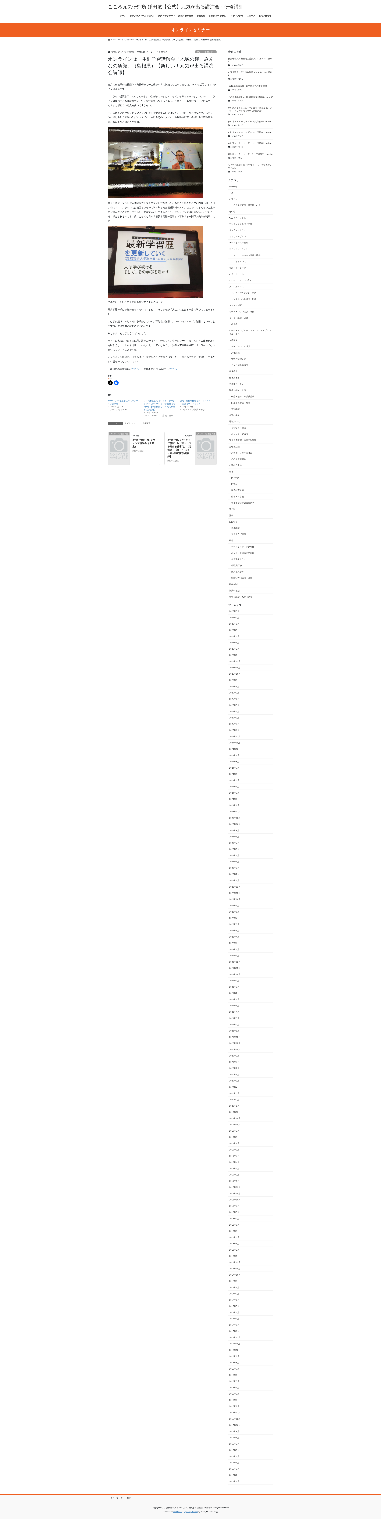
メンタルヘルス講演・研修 (243, 299)
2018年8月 (234, 1212)
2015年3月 (234, 1469)
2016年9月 (234, 1356)
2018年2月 (234, 1250)
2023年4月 (234, 861)
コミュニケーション (238, 249)
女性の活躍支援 (238, 359)
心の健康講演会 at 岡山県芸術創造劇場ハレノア (250, 97)
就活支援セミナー (239, 559)
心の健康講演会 (238, 459)
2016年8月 (234, 1362)
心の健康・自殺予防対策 (240, 453)
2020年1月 (234, 1106)
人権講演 (235, 352)
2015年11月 (234, 1419)
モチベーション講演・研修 (241, 311)
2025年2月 (234, 724)
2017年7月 (234, 1294)
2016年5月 (234, 1381)
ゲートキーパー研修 (238, 243)
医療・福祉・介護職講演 (242, 396)
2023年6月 (234, 849)
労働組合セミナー (237, 384)
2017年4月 (234, 1312)
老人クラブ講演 (238, 534)
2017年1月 (234, 1331)
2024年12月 (235, 736)
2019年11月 (234, 1118)
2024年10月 (235, 749)
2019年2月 (234, 1175)
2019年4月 (234, 1162)
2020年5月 (234, 1081)
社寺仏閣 (233, 584)
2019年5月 (234, 1156)
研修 (231, 540)
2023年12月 (235, 811)
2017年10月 (235, 1275)
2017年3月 (234, 1318)
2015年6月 (234, 1450)
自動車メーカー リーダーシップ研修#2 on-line (249, 143)
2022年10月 (235, 899)
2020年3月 (234, 1093)
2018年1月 (234, 1256)
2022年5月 (234, 930)
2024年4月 (234, 786)
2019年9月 (234, 1131)
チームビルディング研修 (242, 546)
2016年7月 (234, 1369)
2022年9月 (234, 905)
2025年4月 (234, 711)
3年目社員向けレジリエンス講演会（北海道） (143, 443)
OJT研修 (233, 186)
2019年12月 (235, 1112)
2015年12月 (235, 1412)
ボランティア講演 (239, 434)
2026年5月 (234, 630)
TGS (231, 193)
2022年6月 (234, 924)
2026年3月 (234, 642)
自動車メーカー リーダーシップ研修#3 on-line (249, 132)
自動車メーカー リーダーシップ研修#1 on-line (250, 154)
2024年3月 (234, 793)
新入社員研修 (237, 571)
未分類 (232, 509)
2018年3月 (234, 1243)
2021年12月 (235, 962)
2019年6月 (234, 1150)
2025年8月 (234, 686)
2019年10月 (235, 1124)
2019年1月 (234, 1181)
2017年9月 (234, 1281)
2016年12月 (235, 1337)
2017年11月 (234, 1268)
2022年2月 (234, 949)
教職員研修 (236, 565)
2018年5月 (234, 1231)
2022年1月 (234, 955)
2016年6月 (234, 1375)
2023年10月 (235, 824)
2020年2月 (234, 1099)
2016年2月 (234, 1400)
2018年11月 (234, 1193)
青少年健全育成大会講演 (242, 503)
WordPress (177, 1512)
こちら (135, 369)
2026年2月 (234, 649)
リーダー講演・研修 (238, 318)
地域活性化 (234, 421)
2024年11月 (234, 743)
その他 (232, 211)
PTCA (234, 484)
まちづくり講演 (238, 428)
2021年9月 (234, 980)
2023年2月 (234, 874)
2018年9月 (234, 1206)
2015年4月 (234, 1462)
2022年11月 (234, 893)
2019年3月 (234, 1168)
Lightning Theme (191, 1512)
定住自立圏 (234, 446)
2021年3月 (234, 1018)
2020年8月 (234, 1062)
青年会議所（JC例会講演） (242, 597)
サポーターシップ (237, 268)
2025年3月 (234, 718)
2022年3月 (234, 943)
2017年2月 (234, 1325)
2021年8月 (234, 987)
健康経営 (233, 371)
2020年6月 (234, 1074)
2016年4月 (234, 1387)
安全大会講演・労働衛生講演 (242, 440)
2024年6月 (234, 774)
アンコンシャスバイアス (240, 224)
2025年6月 (234, 699)
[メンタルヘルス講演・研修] (118, 439)
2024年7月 (234, 768)
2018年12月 (235, 1187)
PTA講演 (235, 478)
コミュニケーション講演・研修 (245, 255)
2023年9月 (234, 830)
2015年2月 (234, 1475)
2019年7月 (234, 1143)
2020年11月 (234, 1043)
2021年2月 (234, 1024)
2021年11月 (234, 968)
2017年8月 (234, 1287)
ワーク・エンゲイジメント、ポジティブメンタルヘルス (250, 332)
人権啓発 (233, 340)
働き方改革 (234, 377)
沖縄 (231, 515)
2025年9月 (234, 680)
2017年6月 (234, 1300)
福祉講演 (235, 409)
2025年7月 (234, 693)
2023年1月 (234, 880)
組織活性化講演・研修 (241, 578)
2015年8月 (234, 1437)
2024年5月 (234, 780)
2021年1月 (234, 1031)
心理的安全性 (235, 465)
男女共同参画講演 (239, 365)
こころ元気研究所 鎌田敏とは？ (244, 205)
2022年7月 (234, 918)
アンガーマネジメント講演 (243, 293)
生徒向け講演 (237, 496)
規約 (129, 1498)
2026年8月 (234, 611)
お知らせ (233, 199)
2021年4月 (234, 1012)
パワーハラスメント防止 (240, 280)
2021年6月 (234, 999)
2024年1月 (234, 805)
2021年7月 (234, 993)
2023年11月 (234, 818)
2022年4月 (234, 937)
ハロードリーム (236, 274)
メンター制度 (235, 305)
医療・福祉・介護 (237, 390)
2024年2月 (234, 799)
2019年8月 (234, 1137)
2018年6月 (234, 1225)
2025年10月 (235, 674)
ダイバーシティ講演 (240, 346)
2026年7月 (234, 617)
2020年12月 (235, 1037)
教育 (231, 471)
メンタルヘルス (236, 286)
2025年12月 (235, 661)
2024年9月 (234, 755)
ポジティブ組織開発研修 (242, 553)
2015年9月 (234, 1431)
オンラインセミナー (206, 52)
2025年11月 (234, 667)
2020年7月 (234, 1068)
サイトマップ (116, 1498)
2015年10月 (235, 1425)
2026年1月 (234, 655)
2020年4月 (234, 1087)
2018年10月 (235, 1200)
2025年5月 (234, 705)
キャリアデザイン (237, 236)
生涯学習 (146, 423)
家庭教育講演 (237, 490)
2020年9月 (234, 1056)
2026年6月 (234, 624)
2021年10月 (235, 974)
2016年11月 (234, 1343)
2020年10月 (235, 1049)
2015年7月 (234, 1444)
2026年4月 (234, 636)
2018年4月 (234, 1237)
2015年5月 (234, 1456)
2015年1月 (234, 1481)
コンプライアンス (237, 261)
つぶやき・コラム (237, 218)
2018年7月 (234, 1218)
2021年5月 (234, 1005)
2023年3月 (234, 868)
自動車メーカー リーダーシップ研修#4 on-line (249, 121)
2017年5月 (234, 1306)
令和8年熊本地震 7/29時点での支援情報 (247, 86)
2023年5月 (234, 855)
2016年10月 (235, 1350)
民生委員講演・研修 (240, 403)
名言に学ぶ (234, 415)
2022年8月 (234, 912)
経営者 (234, 324)
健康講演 (235, 528)
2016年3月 (234, 1394)
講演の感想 (234, 590)
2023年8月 (234, 836)
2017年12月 (235, 1262)
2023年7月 (234, 843)
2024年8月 (234, 761)
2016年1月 (234, 1406)
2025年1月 (234, 730)
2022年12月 (235, 887)
